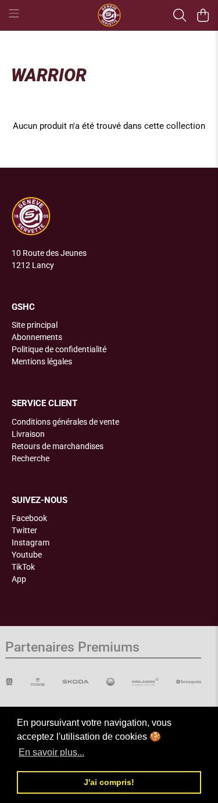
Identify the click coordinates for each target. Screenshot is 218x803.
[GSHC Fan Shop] (109, 15)
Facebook (29, 518)
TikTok (23, 566)
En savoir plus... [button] (51, 752)
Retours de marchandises (57, 446)
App (19, 579)
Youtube (27, 554)
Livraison (28, 434)
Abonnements (37, 337)
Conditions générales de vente (65, 421)
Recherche (30, 458)
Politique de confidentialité (59, 349)
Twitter (24, 530)
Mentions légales (42, 361)
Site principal (35, 325)
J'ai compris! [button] (109, 782)
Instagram (30, 542)
